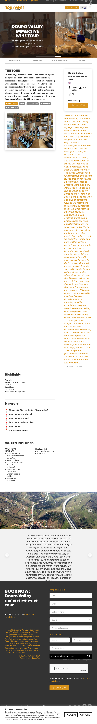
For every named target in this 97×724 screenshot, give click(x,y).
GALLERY (83, 60)
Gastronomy (11, 104)
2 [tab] (46, 526)
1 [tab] (43, 526)
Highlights (14, 60)
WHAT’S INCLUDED (60, 60)
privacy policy (13, 714)
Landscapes (33, 104)
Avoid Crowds (12, 108)
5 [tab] (53, 526)
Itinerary (37, 60)
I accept (71, 715)
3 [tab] (48, 526)
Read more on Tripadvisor (30, 658)
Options (85, 715)
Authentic (45, 104)
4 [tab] (51, 526)
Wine (22, 104)
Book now (72, 8)
